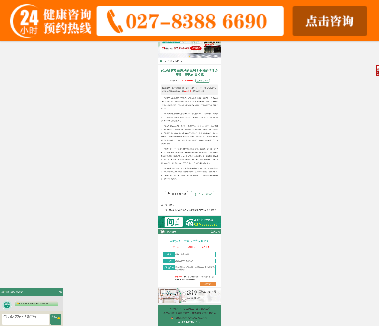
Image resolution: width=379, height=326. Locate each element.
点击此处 (188, 91)
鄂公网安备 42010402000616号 (191, 318)
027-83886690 (187, 80)
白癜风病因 (174, 61)
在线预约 (215, 231)
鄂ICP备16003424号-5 (188, 322)
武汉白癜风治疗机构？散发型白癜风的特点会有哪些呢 (192, 210)
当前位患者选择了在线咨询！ (12, 292)
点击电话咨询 (202, 80)
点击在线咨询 (179, 194)
